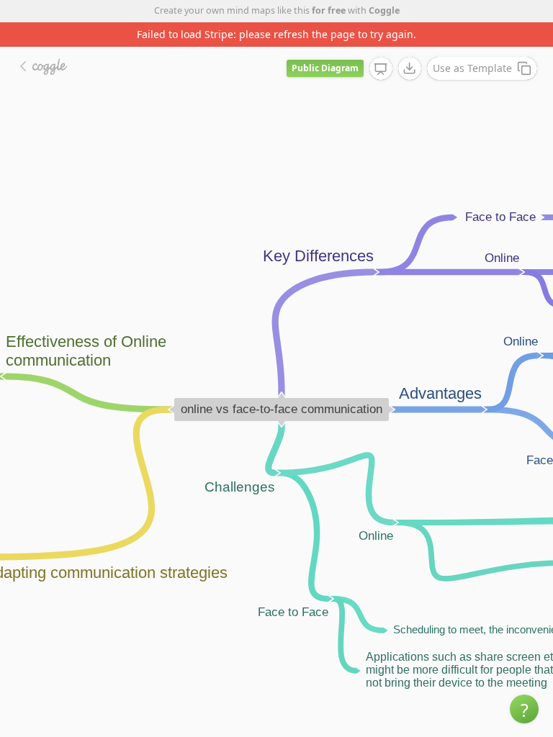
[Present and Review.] (380, 69)
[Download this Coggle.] (409, 68)
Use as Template (472, 68)
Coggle (384, 10)
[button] (524, 709)
